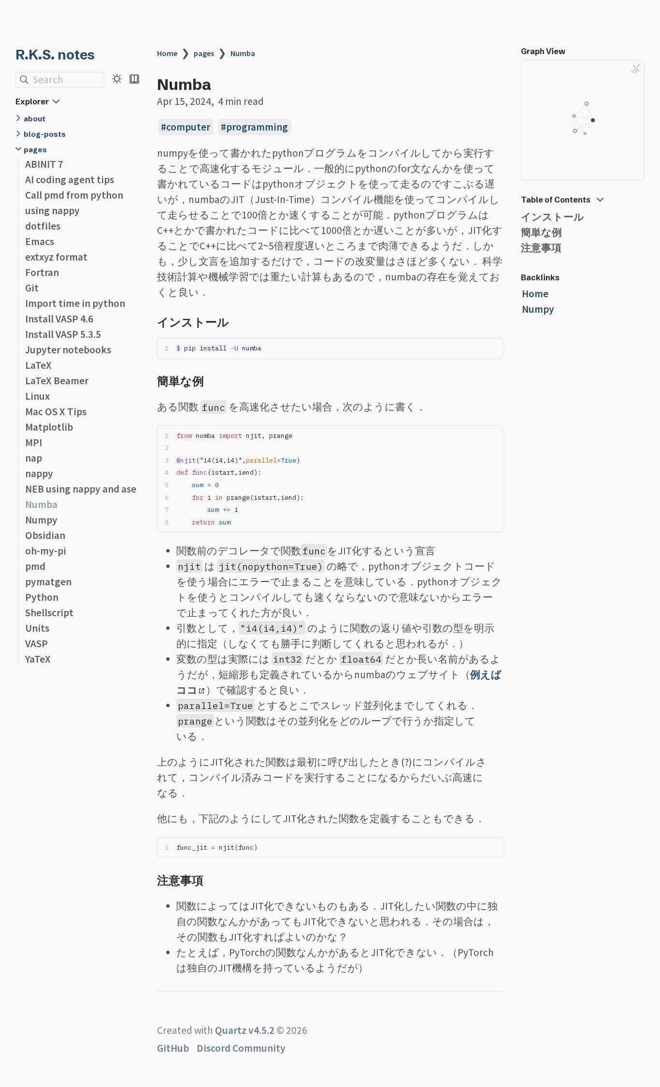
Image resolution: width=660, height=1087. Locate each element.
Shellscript (49, 612)
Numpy (41, 519)
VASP (36, 643)
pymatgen (48, 581)
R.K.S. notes (55, 54)
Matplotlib (49, 427)
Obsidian (45, 535)
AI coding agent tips (69, 179)
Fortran (42, 272)
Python (41, 597)
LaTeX (38, 365)
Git (32, 287)
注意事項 (541, 247)
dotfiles (42, 225)
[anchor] (238, 322)
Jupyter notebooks (68, 349)
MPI (33, 442)
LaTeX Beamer (56, 380)
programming (257, 126)
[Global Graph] (636, 68)
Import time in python (75, 303)
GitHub (173, 1048)
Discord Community (241, 1048)
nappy (39, 473)
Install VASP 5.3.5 (63, 334)
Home (167, 53)
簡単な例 (541, 232)
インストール (552, 216)
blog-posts (45, 134)
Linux (37, 396)
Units (37, 628)
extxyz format (56, 256)
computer (188, 126)
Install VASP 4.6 (59, 318)
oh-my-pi (45, 550)
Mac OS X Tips (55, 411)
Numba (41, 504)
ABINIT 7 (44, 164)
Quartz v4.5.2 (244, 1030)
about (34, 118)
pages (35, 149)
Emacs (39, 241)
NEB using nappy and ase (80, 488)
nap (33, 457)
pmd (35, 566)
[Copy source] (492, 348)
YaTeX (38, 659)
